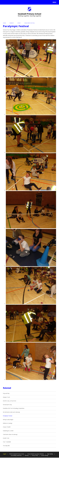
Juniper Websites (40, 454)
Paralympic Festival (29, 23)
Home (4, 23)
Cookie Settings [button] (44, 455)
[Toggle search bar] (3, 2)
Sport (19, 23)
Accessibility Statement (16, 455)
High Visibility (50, 454)
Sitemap (27, 455)
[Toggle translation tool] (7, 2)
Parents (12, 23)
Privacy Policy (35, 455)
